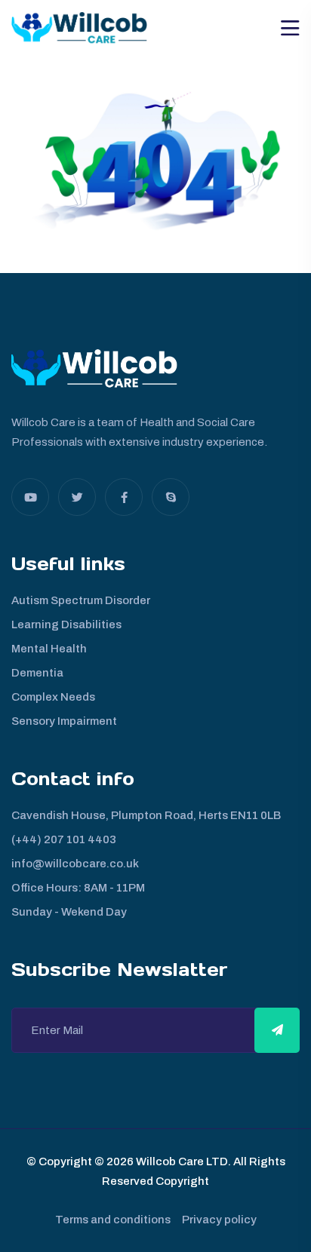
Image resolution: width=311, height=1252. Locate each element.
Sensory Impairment (64, 721)
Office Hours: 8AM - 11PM (78, 888)
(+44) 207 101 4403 (63, 839)
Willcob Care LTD (181, 1161)
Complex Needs (53, 697)
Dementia (37, 673)
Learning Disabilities (66, 624)
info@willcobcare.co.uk (75, 864)
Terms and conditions (113, 1220)
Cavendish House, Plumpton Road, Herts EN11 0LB (146, 815)
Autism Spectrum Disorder (80, 600)
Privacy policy (219, 1220)
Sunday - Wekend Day (69, 912)
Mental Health (49, 649)
